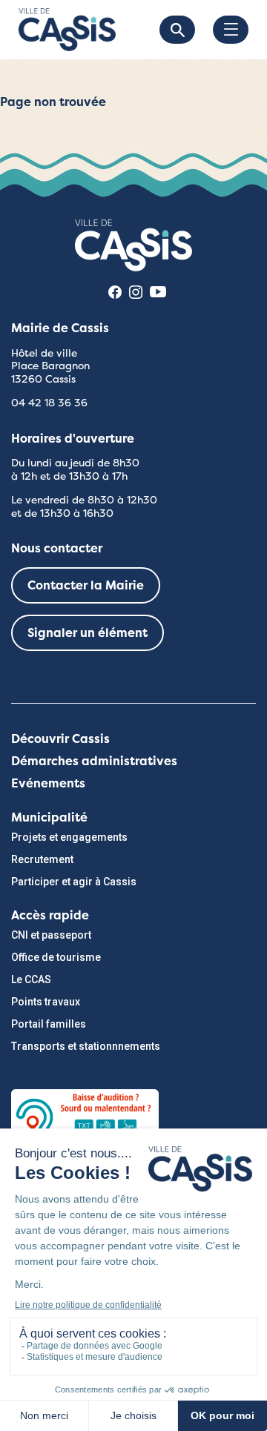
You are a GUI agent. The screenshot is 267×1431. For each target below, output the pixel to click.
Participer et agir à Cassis (73, 882)
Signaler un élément (87, 633)
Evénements (48, 783)
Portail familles (48, 1024)
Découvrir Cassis (60, 739)
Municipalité (49, 817)
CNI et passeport (51, 935)
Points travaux (45, 1002)
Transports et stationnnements (85, 1046)
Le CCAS (31, 979)
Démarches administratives (94, 761)
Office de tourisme (56, 957)
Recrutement (42, 859)
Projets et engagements (69, 837)
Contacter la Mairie (85, 585)
